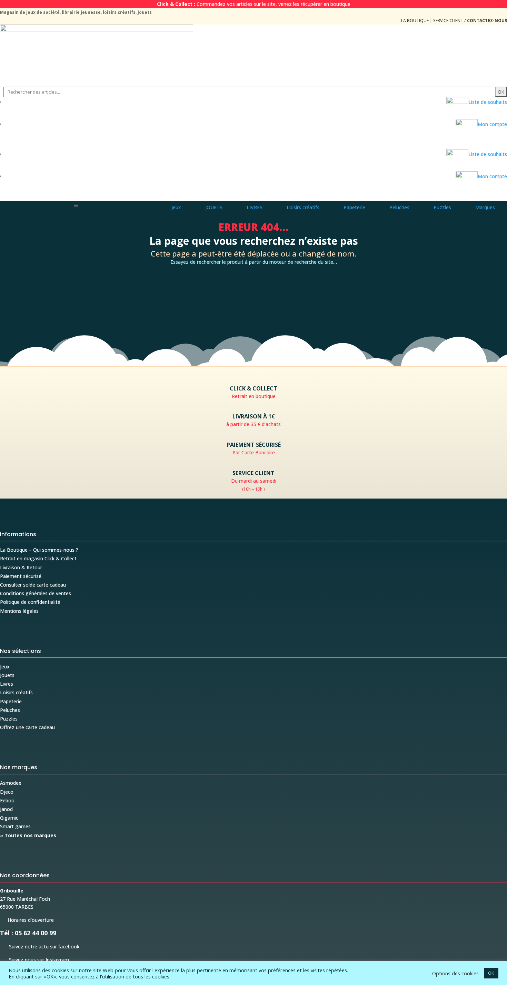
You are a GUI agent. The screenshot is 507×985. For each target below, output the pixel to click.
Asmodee (10, 783)
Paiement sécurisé (20, 576)
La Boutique (415, 20)
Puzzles (9, 718)
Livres (6, 683)
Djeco (6, 792)
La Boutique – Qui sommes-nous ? (39, 550)
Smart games (15, 826)
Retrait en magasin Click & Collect (38, 558)
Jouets (7, 675)
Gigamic (9, 817)
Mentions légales (19, 611)
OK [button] (491, 973)
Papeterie (11, 701)
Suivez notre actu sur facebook (39, 946)
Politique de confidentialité (30, 602)
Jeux (5, 666)
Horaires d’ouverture (27, 920)
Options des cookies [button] (455, 973)
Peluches (10, 710)
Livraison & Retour (21, 567)
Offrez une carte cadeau (27, 727)
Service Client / (470, 20)
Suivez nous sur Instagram (34, 959)
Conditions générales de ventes (35, 593)
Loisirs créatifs (16, 692)
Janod (6, 809)
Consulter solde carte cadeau (33, 584)
